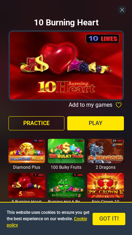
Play (95, 123)
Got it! (109, 218)
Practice (36, 123)
